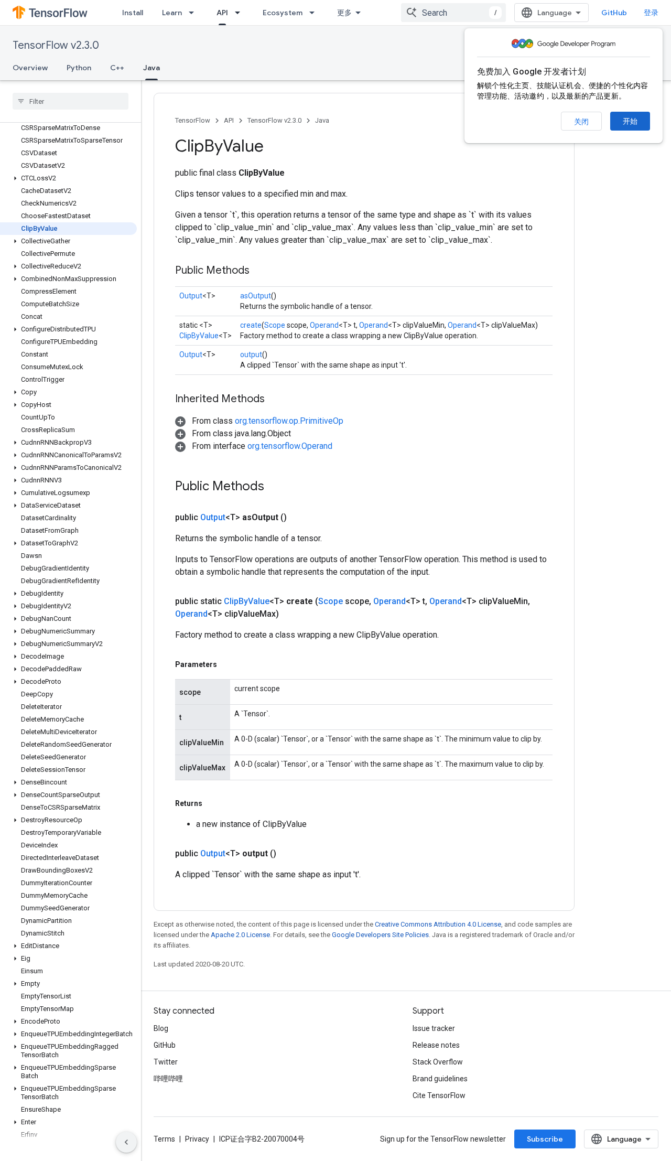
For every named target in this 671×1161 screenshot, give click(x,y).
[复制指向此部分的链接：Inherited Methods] (275, 399)
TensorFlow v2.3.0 (56, 45)
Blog (161, 1028)
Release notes (436, 1045)
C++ (117, 67)
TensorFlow (192, 120)
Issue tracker (434, 1028)
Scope (274, 325)
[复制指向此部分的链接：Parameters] (227, 664)
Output (190, 296)
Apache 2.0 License (240, 935)
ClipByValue (199, 335)
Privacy (197, 1139)
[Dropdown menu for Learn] (194, 12)
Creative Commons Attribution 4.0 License (438, 924)
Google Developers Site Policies (380, 935)
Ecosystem (282, 12)
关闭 (581, 121)
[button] (68, 178)
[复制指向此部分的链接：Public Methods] (260, 271)
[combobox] (453, 12)
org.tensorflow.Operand (289, 446)
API (222, 12)
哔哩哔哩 (168, 1078)
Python (79, 67)
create (251, 325)
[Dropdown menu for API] (240, 12)
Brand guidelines (440, 1078)
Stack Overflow (438, 1062)
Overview (30, 67)
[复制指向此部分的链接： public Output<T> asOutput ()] (299, 517)
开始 (630, 121)
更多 (344, 12)
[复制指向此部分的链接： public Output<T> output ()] (288, 853)
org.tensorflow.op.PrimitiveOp (289, 421)
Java (151, 67)
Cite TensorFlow (439, 1095)
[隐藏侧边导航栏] (126, 1142)
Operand (324, 325)
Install (132, 12)
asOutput (255, 296)
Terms (164, 1139)
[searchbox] (70, 101)
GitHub (614, 12)
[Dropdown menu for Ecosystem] (315, 12)
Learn (172, 12)
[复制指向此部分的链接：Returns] (212, 803)
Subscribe (545, 1139)
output (251, 354)
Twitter (166, 1062)
